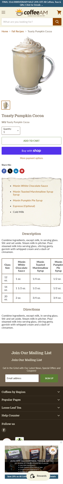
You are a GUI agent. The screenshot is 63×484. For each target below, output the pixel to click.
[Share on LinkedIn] (16, 171)
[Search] (57, 21)
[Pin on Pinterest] (22, 171)
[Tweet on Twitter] (10, 171)
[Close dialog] (61, 442)
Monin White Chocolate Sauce (30, 185)
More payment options (31, 158)
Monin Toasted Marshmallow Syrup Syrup (33, 193)
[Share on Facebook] (4, 171)
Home (5, 31)
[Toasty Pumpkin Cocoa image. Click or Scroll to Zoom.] (31, 67)
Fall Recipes (18, 31)
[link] (31, 459)
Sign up (49, 378)
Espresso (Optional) (24, 205)
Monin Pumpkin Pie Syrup (27, 200)
